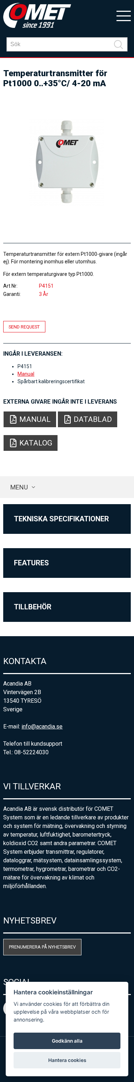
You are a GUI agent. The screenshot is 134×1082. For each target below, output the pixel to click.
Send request (24, 326)
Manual (26, 374)
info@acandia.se (42, 726)
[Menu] (123, 15)
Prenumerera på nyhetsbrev (42, 947)
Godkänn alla (67, 1041)
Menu (19, 487)
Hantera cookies (67, 1060)
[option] (66, 162)
